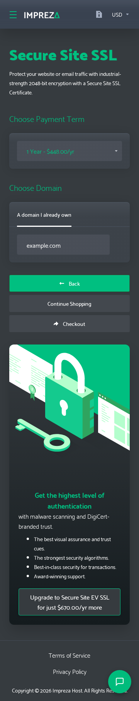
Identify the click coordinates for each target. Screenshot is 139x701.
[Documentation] (101, 14)
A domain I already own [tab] (44, 214)
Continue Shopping (69, 303)
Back (74, 283)
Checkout (74, 323)
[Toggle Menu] (11, 14)
